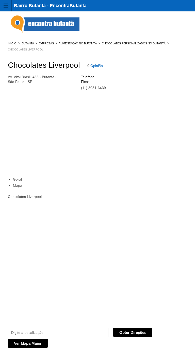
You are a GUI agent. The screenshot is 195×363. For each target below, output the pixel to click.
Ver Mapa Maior (28, 343)
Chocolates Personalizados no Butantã (134, 43)
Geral (17, 179)
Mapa (17, 185)
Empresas (46, 43)
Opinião (96, 66)
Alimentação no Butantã (78, 43)
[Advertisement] (97, 136)
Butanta (28, 43)
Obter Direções (132, 332)
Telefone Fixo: (88, 79)
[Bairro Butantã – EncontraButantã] (46, 24)
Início (12, 43)
